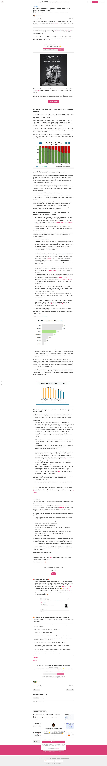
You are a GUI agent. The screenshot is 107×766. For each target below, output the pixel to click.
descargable (36, 90)
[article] (53, 718)
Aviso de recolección (65, 758)
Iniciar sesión (102, 2)
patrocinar (56, 23)
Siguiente (69, 689)
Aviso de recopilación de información (49, 745)
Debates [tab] (44, 711)
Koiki (50, 270)
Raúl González (58, 30)
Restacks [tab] (41, 697)
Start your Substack (49, 760)
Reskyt (35, 490)
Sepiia (44, 254)
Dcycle (65, 279)
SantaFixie (49, 258)
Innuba (65, 277)
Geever (55, 270)
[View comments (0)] (38, 19)
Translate (35, 6)
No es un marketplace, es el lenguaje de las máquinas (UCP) (46, 715)
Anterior (37, 689)
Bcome (70, 279)
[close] (64, 724)
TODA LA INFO (66, 588)
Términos (58, 758)
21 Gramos (59, 277)
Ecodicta (68, 30)
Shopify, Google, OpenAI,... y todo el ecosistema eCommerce (45, 717)
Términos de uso (53, 744)
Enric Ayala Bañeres (42, 316)
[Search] (87, 2)
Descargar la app (59, 760)
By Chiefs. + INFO (66, 586)
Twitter (35, 660)
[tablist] (38, 698)
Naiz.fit (64, 458)
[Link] (32, 109)
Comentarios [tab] (36, 697)
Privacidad (54, 758)
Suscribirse (95, 2)
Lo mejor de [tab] (36, 711)
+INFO (70, 590)
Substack (47, 763)
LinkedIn (51, 557)
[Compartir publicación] (90, 2)
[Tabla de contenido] (1, 383)
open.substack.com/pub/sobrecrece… (61, 601)
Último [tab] (40, 711)
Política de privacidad (60, 745)
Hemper (64, 253)
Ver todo (36, 741)
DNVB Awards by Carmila (57, 303)
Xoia (59, 471)
